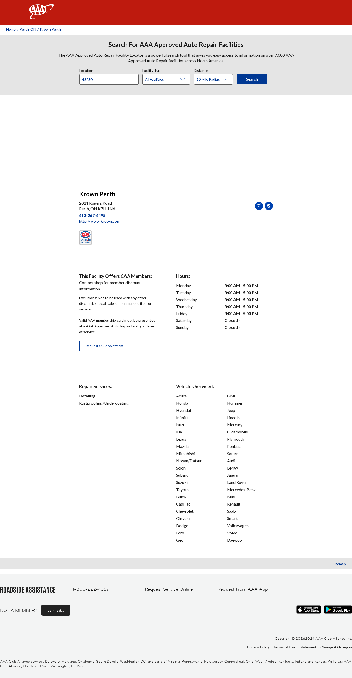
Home (11, 29)
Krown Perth (50, 29)
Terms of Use (284, 647)
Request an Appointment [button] (104, 346)
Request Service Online (169, 589)
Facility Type (152, 69)
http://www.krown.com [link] (99, 221)
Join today (55, 610)
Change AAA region (336, 647)
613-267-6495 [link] (92, 215)
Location (86, 69)
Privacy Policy (258, 647)
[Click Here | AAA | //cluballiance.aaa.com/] (41, 16)
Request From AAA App (242, 589)
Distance (201, 69)
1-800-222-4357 (90, 589)
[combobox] (110, 78)
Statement (307, 647)
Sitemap (339, 564)
